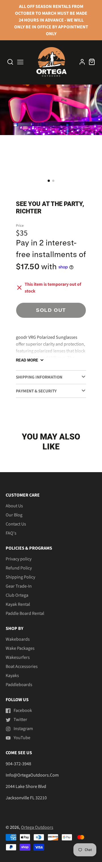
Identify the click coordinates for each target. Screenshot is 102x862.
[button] (49, 181)
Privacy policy (18, 559)
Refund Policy (19, 568)
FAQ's (11, 533)
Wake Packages (20, 648)
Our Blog (14, 515)
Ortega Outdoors (37, 827)
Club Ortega (17, 595)
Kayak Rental (18, 604)
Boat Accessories (22, 666)
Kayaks (12, 675)
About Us (14, 506)
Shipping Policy (20, 577)
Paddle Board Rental (25, 613)
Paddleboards (19, 685)
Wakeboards (18, 639)
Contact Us (16, 524)
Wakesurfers (18, 657)
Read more (27, 360)
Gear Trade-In (19, 586)
